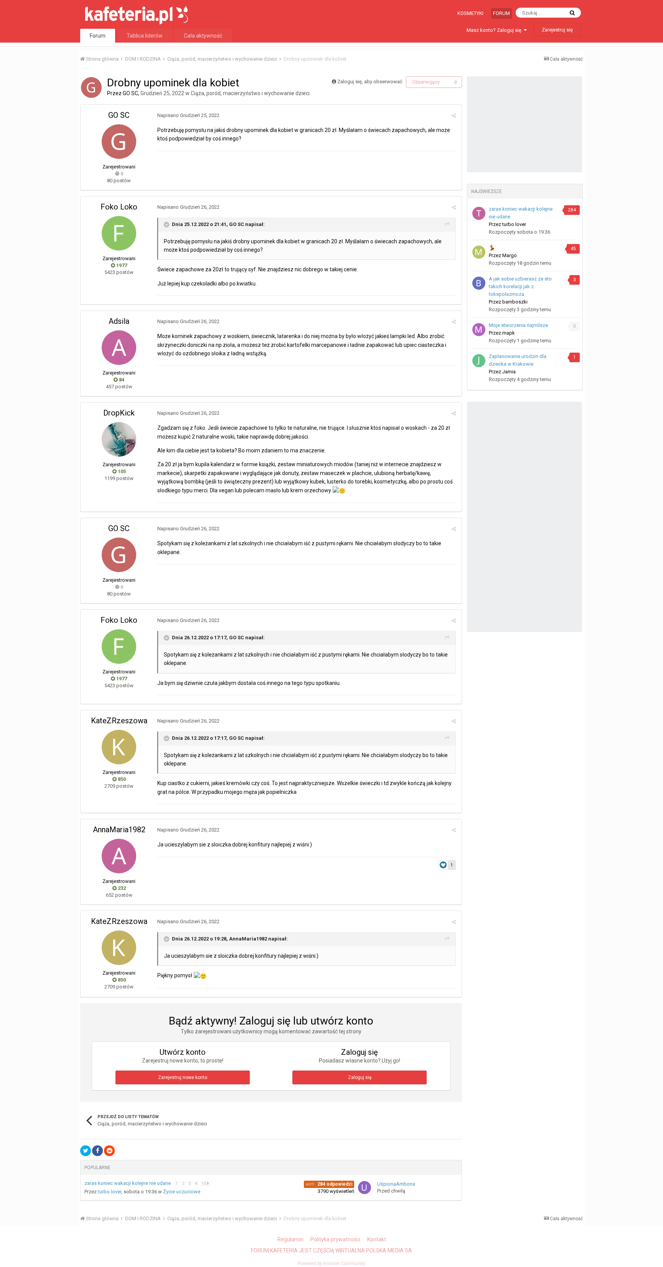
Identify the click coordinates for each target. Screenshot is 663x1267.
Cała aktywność (203, 36)
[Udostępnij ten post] (454, 116)
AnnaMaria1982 (119, 829)
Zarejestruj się (557, 30)
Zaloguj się (359, 1077)
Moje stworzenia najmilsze (518, 325)
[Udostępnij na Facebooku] (97, 1150)
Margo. (510, 255)
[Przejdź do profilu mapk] (478, 329)
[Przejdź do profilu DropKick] (119, 439)
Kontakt (376, 1239)
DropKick (119, 412)
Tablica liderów (145, 36)
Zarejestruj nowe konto (182, 1077)
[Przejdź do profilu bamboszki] (478, 283)
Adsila (119, 321)
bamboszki (515, 302)
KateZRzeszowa (119, 720)
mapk (508, 333)
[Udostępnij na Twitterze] (85, 1150)
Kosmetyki (470, 13)
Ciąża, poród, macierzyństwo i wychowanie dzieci (250, 93)
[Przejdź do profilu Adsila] (119, 347)
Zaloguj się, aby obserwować (369, 81)
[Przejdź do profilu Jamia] (478, 360)
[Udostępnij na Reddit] (109, 1150)
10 (204, 1183)
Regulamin (290, 1239)
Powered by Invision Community (331, 1263)
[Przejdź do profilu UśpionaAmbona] (364, 1187)
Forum (501, 13)
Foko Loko (119, 206)
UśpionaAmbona (396, 1184)
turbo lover (109, 1191)
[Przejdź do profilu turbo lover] (478, 213)
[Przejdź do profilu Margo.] (478, 252)
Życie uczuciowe (181, 1191)
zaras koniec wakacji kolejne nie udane (128, 1183)
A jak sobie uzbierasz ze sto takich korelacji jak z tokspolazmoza (520, 286)
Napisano (188, 115)
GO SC (130, 93)
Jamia (509, 371)
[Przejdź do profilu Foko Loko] (119, 233)
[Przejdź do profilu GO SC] (91, 87)
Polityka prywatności (335, 1239)
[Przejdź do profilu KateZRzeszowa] (119, 747)
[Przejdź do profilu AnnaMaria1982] (119, 856)
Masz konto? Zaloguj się (495, 30)
